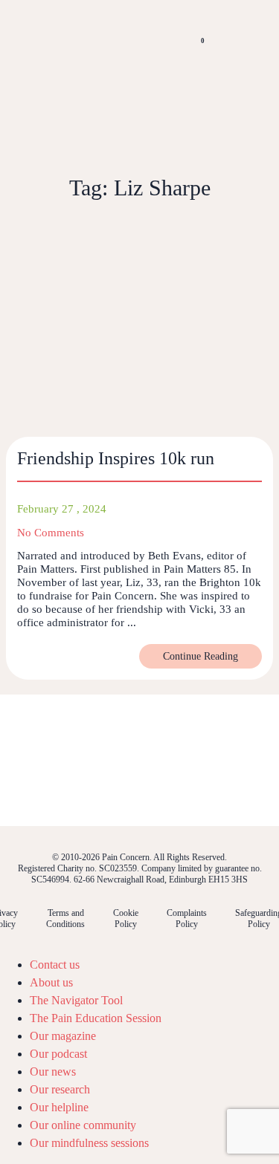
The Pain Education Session (95, 1018)
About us (51, 982)
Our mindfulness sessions (89, 1143)
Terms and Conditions (65, 918)
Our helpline (59, 1107)
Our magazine (63, 1036)
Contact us (55, 964)
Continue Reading (200, 656)
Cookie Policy (125, 918)
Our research (60, 1089)
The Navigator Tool (76, 1000)
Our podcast (58, 1053)
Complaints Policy (187, 918)
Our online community (83, 1125)
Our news (53, 1071)
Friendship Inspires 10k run (115, 458)
